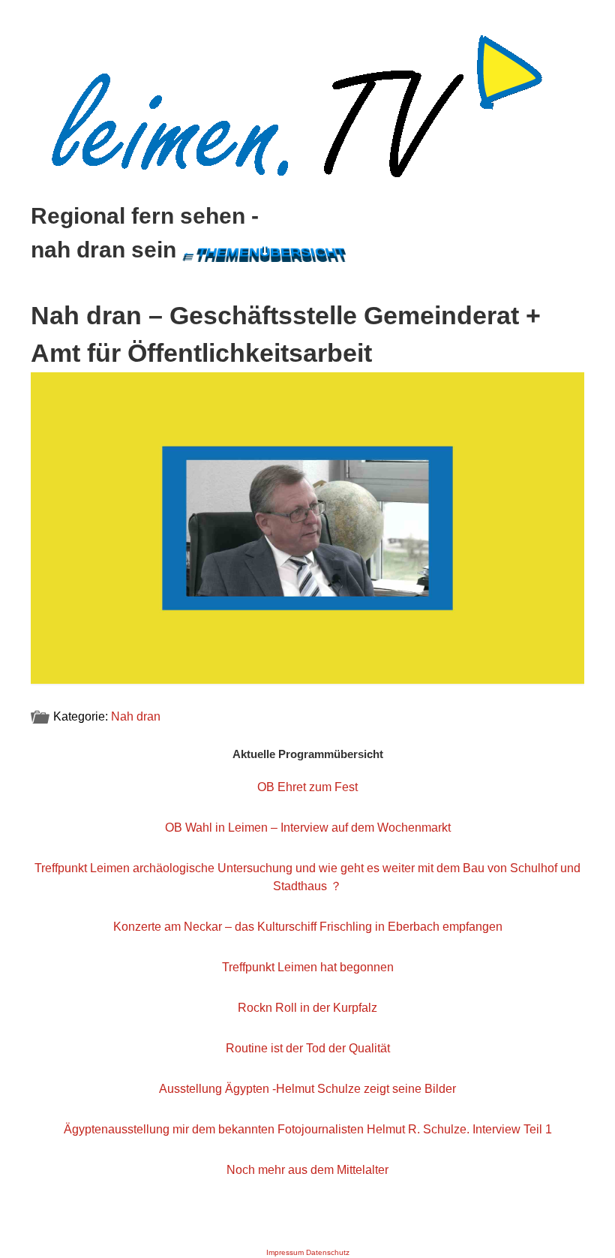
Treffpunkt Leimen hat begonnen (308, 967)
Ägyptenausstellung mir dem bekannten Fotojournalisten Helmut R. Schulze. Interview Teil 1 (308, 1129)
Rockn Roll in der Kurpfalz (307, 1007)
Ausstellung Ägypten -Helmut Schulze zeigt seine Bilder (307, 1088)
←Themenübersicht (263, 251)
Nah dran (135, 716)
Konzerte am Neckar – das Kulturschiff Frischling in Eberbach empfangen (307, 926)
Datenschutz (328, 1252)
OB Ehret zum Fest (307, 787)
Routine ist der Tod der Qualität (308, 1048)
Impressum (285, 1252)
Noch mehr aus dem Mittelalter (307, 1169)
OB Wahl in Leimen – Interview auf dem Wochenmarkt (308, 827)
